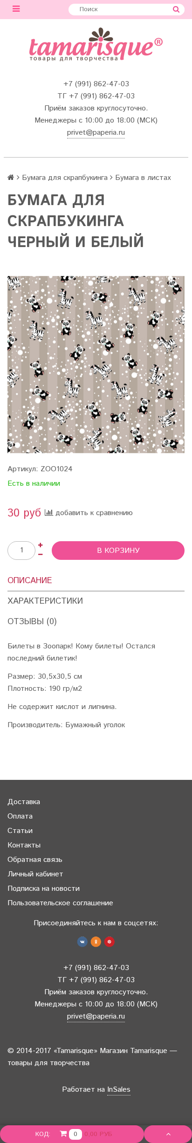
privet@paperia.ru (96, 132)
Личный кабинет (35, 874)
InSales (118, 1089)
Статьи (20, 831)
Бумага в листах (143, 177)
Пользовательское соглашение (60, 903)
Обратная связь (34, 859)
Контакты (24, 845)
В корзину (118, 550)
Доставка (23, 802)
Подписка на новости (43, 888)
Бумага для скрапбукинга (65, 177)
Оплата (20, 816)
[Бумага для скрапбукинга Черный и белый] (96, 364)
